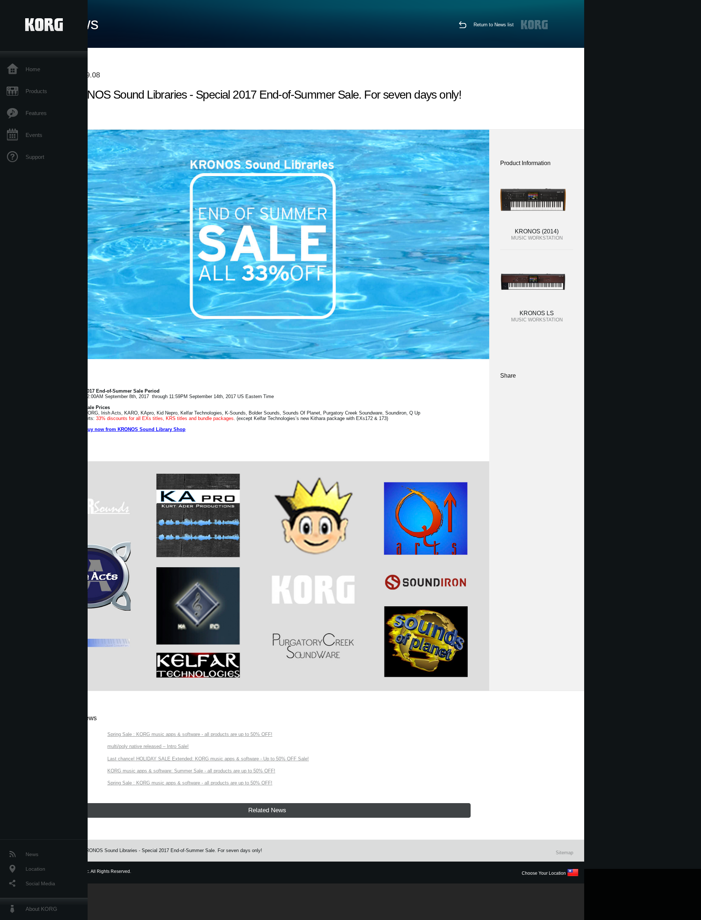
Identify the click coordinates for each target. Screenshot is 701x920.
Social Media (40, 883)
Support (35, 157)
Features (36, 113)
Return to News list (494, 24)
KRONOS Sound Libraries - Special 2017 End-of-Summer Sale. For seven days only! (172, 850)
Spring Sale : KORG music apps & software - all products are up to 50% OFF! (189, 734)
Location (35, 869)
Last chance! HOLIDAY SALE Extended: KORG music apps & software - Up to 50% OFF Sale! (208, 758)
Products (36, 91)
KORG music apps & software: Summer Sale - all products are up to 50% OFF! (191, 771)
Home (33, 69)
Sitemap (564, 852)
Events (34, 135)
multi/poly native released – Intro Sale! (148, 746)
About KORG (41, 909)
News (32, 854)
